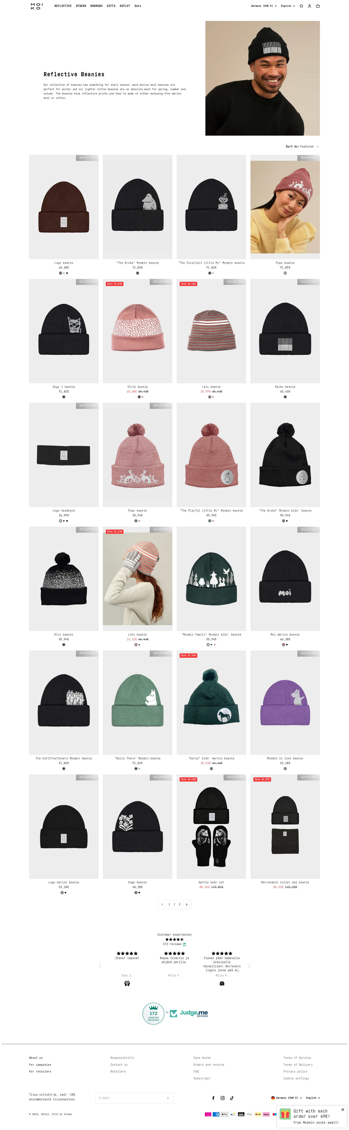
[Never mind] (343, 1110)
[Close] (338, 1019)
